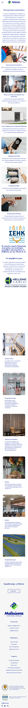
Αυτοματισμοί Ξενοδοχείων (14, 667)
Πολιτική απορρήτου (14, 646)
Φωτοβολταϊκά (14, 662)
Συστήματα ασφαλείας (14, 660)
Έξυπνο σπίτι (14, 665)
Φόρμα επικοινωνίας (14, 649)
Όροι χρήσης (14, 644)
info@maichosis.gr (14, 630)
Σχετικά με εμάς (14, 641)
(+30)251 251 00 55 (14, 628)
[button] (2, 2)
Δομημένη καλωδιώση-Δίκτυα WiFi (14, 670)
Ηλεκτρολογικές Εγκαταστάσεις (14, 672)
